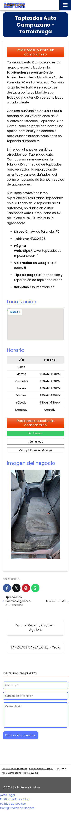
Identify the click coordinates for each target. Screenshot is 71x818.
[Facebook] (7, 588)
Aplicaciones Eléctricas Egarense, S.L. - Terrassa (18, 601)
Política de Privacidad (14, 799)
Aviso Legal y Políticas (27, 787)
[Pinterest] (26, 588)
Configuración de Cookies (17, 808)
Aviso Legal (7, 795)
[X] (16, 588)
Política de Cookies (13, 804)
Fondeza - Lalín (55, 601)
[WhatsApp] (35, 588)
